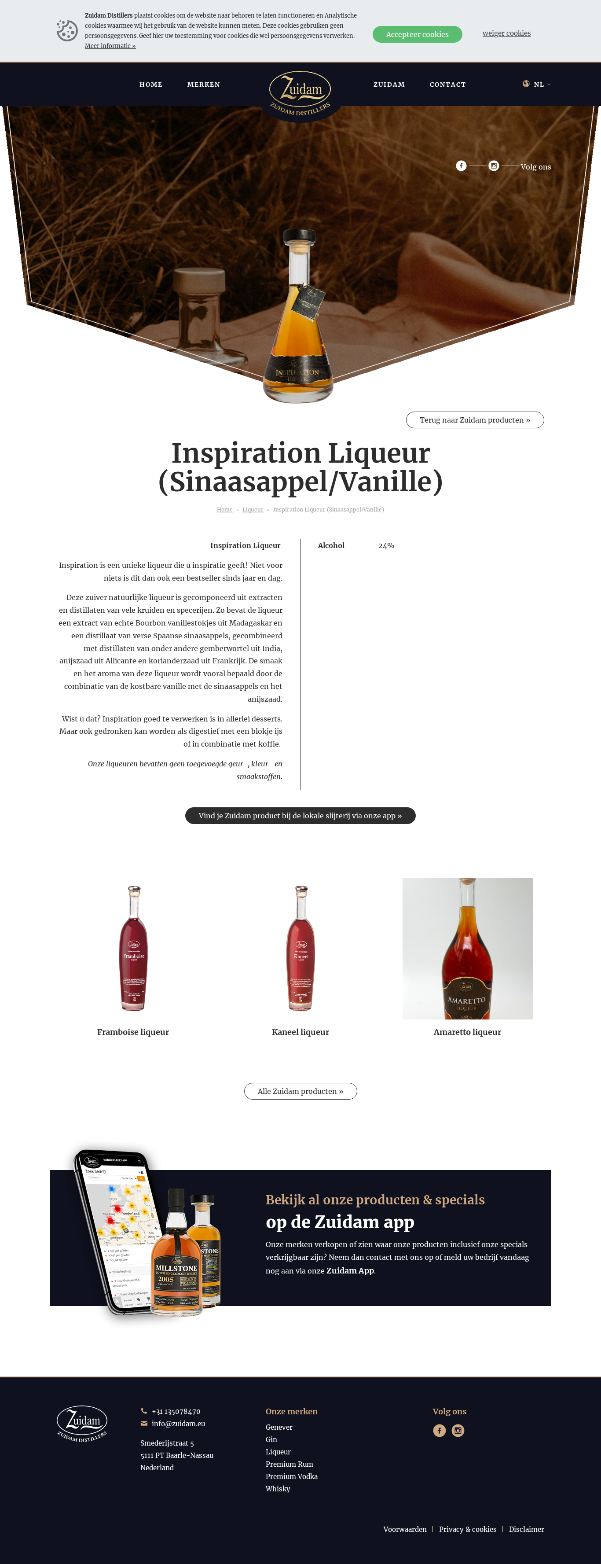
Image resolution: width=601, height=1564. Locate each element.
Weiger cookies (507, 33)
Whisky (278, 1489)
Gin (271, 1439)
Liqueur (253, 509)
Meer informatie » (110, 45)
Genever (279, 1427)
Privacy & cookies (468, 1529)
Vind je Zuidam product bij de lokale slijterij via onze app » (300, 815)
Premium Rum (289, 1464)
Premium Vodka (292, 1476)
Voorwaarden (405, 1529)
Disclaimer (526, 1529)
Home (225, 509)
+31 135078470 (176, 1411)
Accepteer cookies (417, 34)
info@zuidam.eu (178, 1424)
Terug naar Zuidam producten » (475, 420)
